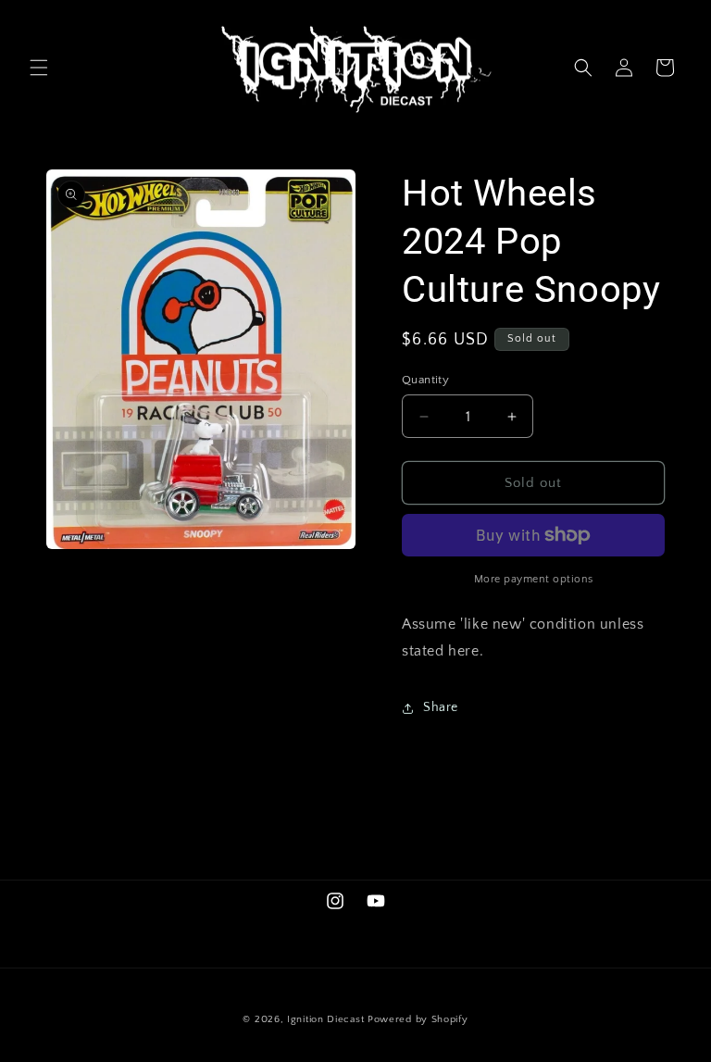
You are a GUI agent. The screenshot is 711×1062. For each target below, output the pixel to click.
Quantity (425, 379)
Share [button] (440, 707)
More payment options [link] (533, 579)
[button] (39, 67)
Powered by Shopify (418, 1019)
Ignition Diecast (325, 1019)
